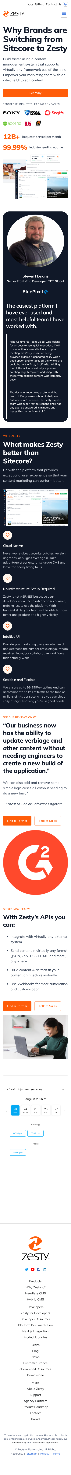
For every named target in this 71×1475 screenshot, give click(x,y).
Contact (35, 1413)
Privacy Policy (19, 1442)
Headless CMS (35, 1293)
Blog (35, 1351)
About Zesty (35, 1389)
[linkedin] (44, 1270)
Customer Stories (35, 1363)
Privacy (44, 1453)
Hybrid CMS (35, 1299)
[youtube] (32, 1270)
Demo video (35, 1375)
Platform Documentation (35, 1325)
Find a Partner (17, 820)
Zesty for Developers (35, 1313)
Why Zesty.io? (35, 1287)
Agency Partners (35, 1401)
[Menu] (64, 14)
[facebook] (38, 1270)
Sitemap (32, 1453)
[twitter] (26, 1270)
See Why (35, 93)
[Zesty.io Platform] (14, 14)
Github (39, 4)
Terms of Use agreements (45, 1442)
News (35, 1357)
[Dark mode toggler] (65, 4)
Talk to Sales (48, 820)
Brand (35, 1419)
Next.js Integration (35, 1331)
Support (35, 1395)
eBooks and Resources (35, 1369)
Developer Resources (35, 1319)
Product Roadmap (35, 1407)
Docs (30, 4)
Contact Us (54, 4)
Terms (56, 1453)
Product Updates (35, 1337)
